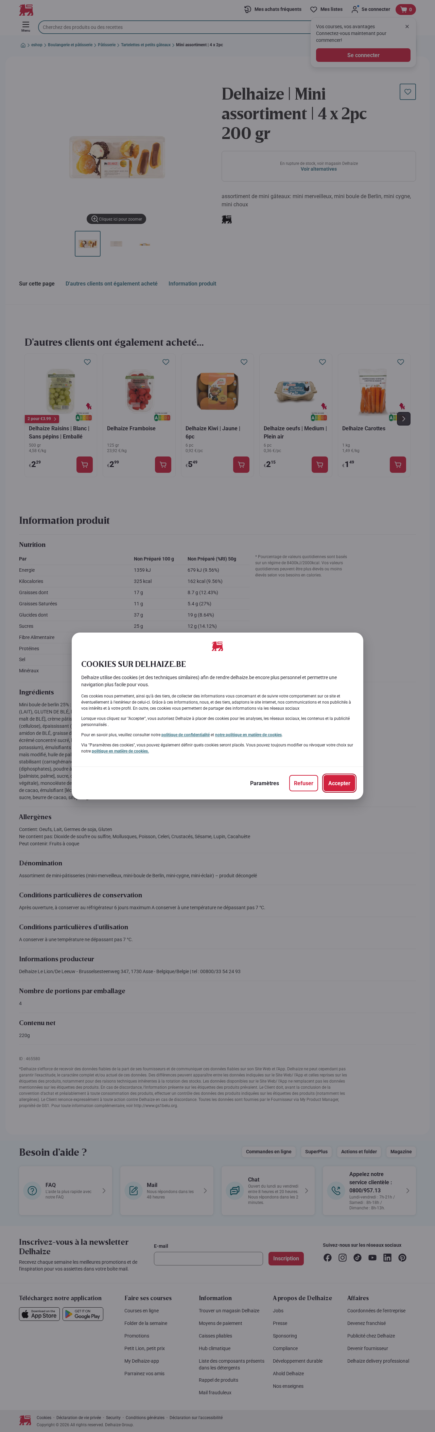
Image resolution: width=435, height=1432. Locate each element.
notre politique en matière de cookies (248, 734)
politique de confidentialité (185, 734)
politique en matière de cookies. (120, 751)
